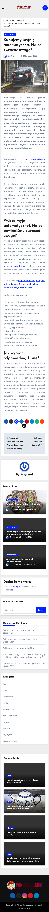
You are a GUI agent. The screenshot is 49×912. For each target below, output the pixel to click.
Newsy (6, 722)
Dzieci (6, 690)
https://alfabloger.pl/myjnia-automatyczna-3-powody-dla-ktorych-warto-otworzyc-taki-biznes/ (24, 284)
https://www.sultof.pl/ (14, 266)
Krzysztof (15, 56)
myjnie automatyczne (33, 159)
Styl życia (7, 735)
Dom (5, 684)
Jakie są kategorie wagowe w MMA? (19, 648)
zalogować (18, 586)
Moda (5, 703)
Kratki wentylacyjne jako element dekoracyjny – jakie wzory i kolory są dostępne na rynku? (24, 861)
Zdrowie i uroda (10, 741)
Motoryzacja (10, 35)
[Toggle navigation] (3, 7)
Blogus (38, 905)
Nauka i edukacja (11, 716)
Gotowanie (8, 697)
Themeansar (24, 908)
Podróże (6, 728)
